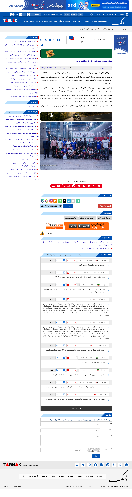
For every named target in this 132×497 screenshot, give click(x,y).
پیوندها (46, 14)
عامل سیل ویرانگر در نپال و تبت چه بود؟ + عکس (22, 173)
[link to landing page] (119, 21)
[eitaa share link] (55, 201)
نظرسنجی (54, 14)
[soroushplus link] (78, 186)
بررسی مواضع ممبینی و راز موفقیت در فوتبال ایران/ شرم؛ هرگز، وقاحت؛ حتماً (99, 29)
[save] (46, 40)
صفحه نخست (102, 21)
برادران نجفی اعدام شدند (29, 160)
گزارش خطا (48, 233)
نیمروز (80, 14)
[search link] (28, 14)
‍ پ (54, 40)
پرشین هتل (33, 106)
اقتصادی (86, 21)
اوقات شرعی (33, 476)
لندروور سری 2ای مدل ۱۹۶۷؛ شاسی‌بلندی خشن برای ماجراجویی (22, 46)
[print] (42, 45)
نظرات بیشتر (76, 408)
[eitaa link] (68, 186)
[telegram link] (88, 186)
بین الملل (94, 21)
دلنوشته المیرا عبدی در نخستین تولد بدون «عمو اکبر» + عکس (23, 134)
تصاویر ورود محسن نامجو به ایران (26, 123)
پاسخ (51, 260)
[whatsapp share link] (60, 201)
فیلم (51, 21)
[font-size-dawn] (50, 40)
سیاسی (74, 21)
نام (111, 423)
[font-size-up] (58, 40)
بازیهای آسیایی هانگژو (87, 218)
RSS (24, 476)
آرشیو (60, 14)
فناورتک (66, 14)
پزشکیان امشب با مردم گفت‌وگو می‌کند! (24, 86)
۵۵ (71, 42)
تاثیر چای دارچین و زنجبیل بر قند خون (25, 150)
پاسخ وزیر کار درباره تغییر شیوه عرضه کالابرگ (23, 82)
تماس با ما (89, 476)
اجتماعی (67, 21)
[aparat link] (53, 186)
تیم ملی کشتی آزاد (104, 218)
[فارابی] (76, 53)
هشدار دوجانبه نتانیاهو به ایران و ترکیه (24, 75)
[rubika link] (99, 186)
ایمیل (110, 429)
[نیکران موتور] (76, 116)
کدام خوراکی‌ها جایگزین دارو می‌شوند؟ (25, 146)
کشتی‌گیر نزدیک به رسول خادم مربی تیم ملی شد (95, 248)
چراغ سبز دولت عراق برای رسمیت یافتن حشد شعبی (21, 51)
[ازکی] (97, 5)
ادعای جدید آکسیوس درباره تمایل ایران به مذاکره (21, 89)
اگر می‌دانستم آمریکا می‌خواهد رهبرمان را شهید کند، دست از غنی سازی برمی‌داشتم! (22, 141)
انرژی (55, 21)
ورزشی (80, 21)
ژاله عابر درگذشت (31, 93)
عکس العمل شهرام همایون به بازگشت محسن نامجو (21, 130)
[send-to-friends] (42, 40)
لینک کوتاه (106, 206)
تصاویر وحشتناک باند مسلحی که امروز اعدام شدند (21, 119)
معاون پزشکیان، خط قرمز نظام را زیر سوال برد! (23, 55)
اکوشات (74, 14)
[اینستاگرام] (51, 201)
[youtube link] (58, 186)
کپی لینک (68, 206)
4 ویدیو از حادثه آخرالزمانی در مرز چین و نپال (23, 116)
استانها (26, 21)
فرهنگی (61, 21)
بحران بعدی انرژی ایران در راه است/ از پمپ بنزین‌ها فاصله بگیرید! (22, 154)
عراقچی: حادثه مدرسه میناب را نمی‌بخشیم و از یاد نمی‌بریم (22, 63)
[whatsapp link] (94, 186)
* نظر (110, 436)
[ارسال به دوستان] (73, 201)
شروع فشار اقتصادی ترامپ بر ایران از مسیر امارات (21, 72)
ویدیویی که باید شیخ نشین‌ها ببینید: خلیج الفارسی (21, 68)
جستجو (61, 476)
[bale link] (83, 186)
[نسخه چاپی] (78, 201)
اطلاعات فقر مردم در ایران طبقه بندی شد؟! (24, 79)
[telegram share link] (69, 201)
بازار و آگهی (39, 21)
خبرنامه (79, 476)
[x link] (63, 186)
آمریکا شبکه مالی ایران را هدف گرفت (25, 41)
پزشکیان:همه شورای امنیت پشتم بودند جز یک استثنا (23, 178)
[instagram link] (73, 186)
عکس (46, 21)
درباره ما (99, 476)
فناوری (32, 21)
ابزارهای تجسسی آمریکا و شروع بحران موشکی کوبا (21, 58)
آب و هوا (44, 476)
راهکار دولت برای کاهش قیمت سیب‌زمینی (24, 96)
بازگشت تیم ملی (70, 218)
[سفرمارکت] (76, 226)
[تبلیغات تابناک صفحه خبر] (121, 45)
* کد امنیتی (108, 449)
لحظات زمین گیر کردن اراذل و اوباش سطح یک (22, 170)
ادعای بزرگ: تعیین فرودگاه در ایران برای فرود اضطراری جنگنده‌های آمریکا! (24, 164)
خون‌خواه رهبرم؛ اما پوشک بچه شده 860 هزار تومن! (21, 126)
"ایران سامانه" (7, 486)
